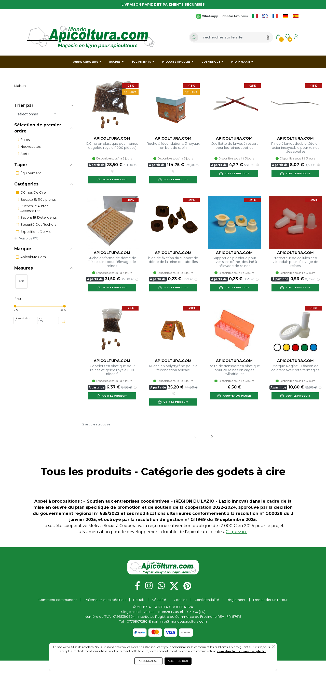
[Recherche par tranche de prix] (63, 321)
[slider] (15, 306)
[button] (43, 105)
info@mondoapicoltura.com (183, 621)
